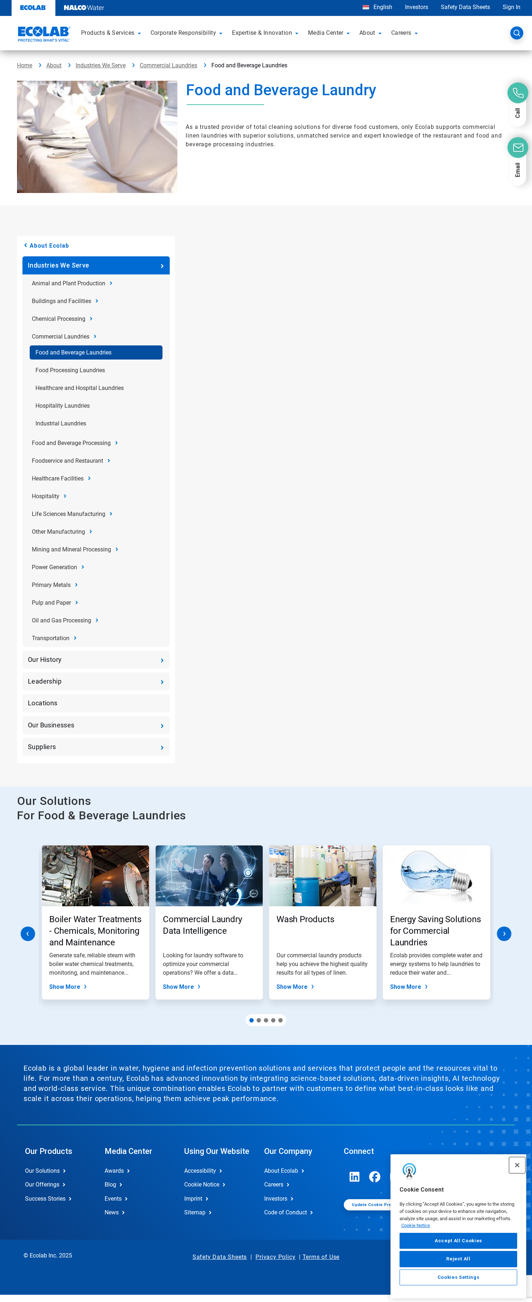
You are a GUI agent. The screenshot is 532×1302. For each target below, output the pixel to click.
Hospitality (45, 496)
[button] (140, 33)
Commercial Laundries (168, 65)
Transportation (50, 638)
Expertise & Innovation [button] (262, 32)
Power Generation (54, 567)
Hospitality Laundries (62, 405)
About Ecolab (49, 245)
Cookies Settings (459, 1277)
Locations (43, 703)
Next (504, 934)
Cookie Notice (415, 1225)
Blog (110, 1184)
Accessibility (200, 1170)
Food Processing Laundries (70, 370)
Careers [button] (401, 32)
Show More (64, 986)
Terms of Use (321, 1256)
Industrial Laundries (60, 423)
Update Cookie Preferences (381, 1204)
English (382, 7)
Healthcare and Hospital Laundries (79, 388)
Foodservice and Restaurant (67, 460)
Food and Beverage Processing (71, 443)
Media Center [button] (325, 32)
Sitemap (195, 1212)
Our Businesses (51, 725)
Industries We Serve (101, 65)
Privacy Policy (275, 1256)
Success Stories (45, 1198)
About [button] (367, 32)
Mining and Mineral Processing (71, 549)
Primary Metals (51, 584)
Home (24, 65)
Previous (28, 934)
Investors (416, 7)
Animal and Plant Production (68, 283)
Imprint (193, 1198)
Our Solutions (42, 1170)
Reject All (458, 1258)
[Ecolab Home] (43, 35)
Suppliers (42, 747)
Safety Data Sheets (465, 7)
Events (113, 1198)
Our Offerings (42, 1184)
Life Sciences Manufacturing (68, 514)
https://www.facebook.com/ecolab (375, 1176)
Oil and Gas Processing (61, 620)
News (112, 1212)
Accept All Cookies (458, 1240)
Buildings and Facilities (61, 301)
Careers (273, 1184)
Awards (114, 1170)
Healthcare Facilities (58, 478)
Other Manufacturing (58, 531)
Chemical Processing (58, 318)
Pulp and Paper (51, 602)
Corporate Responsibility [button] (183, 32)
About (54, 65)
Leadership (45, 681)
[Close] (517, 1165)
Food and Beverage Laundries (73, 352)
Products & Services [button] (108, 32)
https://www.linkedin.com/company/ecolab (354, 1176)
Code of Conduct (285, 1212)
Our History (45, 659)
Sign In (511, 7)
